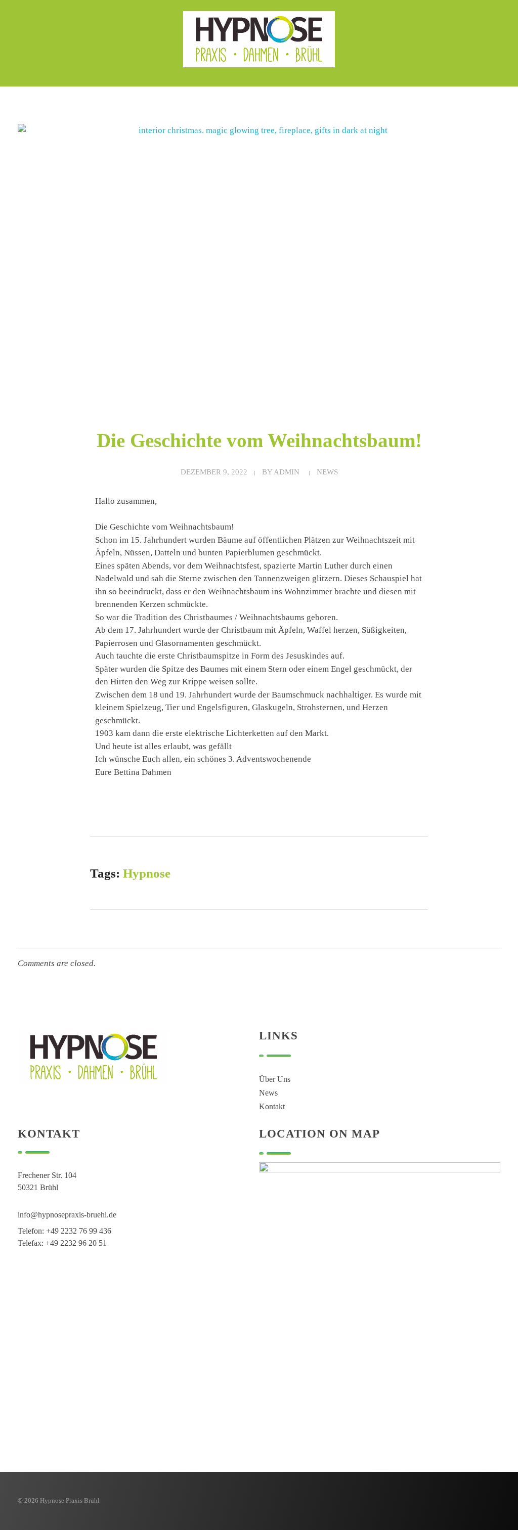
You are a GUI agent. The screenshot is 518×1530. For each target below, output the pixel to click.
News (327, 472)
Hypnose (146, 873)
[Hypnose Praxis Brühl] (259, 39)
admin (286, 472)
